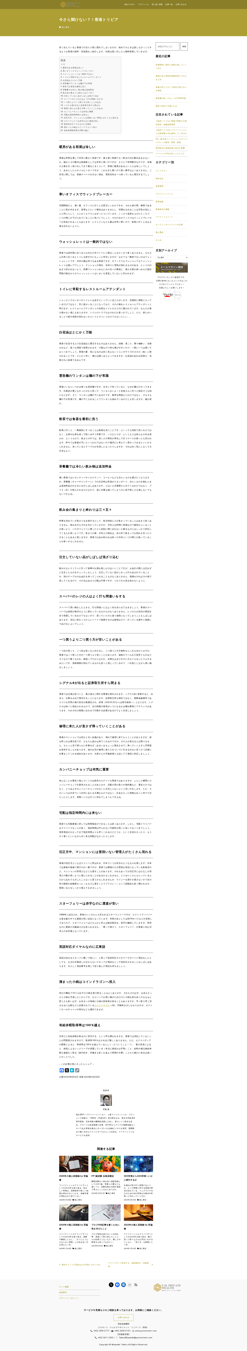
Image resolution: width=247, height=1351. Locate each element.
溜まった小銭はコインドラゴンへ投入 (80, 127)
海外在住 (159, 178)
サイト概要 (64, 1287)
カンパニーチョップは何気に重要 (78, 112)
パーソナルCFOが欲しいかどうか (170, 154)
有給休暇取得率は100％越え (76, 130)
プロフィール (143, 4)
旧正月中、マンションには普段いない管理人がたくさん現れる (91, 118)
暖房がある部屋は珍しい (73, 68)
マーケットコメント (164, 217)
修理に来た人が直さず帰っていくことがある (83, 108)
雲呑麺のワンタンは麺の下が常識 (77, 83)
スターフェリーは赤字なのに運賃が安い (81, 121)
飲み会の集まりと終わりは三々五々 (78, 93)
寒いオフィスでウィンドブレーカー (78, 71)
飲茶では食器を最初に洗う (74, 86)
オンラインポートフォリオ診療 (169, 225)
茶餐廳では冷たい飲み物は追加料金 (78, 90)
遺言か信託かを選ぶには (166, 106)
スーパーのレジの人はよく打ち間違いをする (83, 99)
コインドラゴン (102, 1005)
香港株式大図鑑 (162, 209)
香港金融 (159, 202)
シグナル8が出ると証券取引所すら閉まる (82, 105)
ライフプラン (161, 171)
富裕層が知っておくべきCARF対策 (171, 98)
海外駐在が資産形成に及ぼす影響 (170, 148)
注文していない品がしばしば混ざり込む (81, 96)
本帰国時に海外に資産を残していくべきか (171, 66)
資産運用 (159, 186)
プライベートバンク (164, 194)
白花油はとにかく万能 (72, 80)
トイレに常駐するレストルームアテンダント (82, 77)
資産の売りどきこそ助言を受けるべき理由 (171, 89)
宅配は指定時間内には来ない (76, 115)
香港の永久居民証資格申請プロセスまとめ (171, 78)
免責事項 (63, 1292)
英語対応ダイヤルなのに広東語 (77, 124)
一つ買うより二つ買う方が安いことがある (82, 102)
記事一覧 (169, 4)
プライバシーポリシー (69, 1298)
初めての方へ (129, 4)
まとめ (158, 240)
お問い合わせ (181, 4)
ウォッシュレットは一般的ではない (78, 74)
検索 (184, 46)
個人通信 (65, 27)
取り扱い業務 (157, 4)
